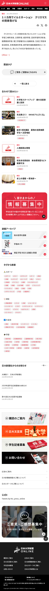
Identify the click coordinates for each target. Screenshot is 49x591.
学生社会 (40, 9)
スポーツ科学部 (10, 348)
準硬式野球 (9, 303)
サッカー (18, 312)
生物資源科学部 (36, 342)
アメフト (16, 309)
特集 (46, 9)
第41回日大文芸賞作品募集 (12, 396)
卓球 (24, 303)
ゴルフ (18, 306)
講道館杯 (31, 327)
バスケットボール (27, 306)
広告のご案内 (6, 471)
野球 (34, 309)
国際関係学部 (29, 339)
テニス (17, 303)
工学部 (34, 345)
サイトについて (9, 577)
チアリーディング (10, 291)
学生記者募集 (8, 565)
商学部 (7, 351)
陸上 (32, 279)
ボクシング (24, 276)
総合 (8, 9)
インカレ (35, 324)
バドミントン (39, 306)
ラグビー (8, 309)
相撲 (7, 285)
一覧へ (44, 365)
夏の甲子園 (15, 324)
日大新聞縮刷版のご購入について (14, 477)
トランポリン (9, 288)
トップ (3, 9)
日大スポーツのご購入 (31, 565)
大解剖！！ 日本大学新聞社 (12, 374)
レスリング (14, 279)
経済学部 (8, 339)
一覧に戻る (24, 83)
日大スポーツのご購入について (13, 484)
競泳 (17, 288)
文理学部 (15, 345)
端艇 (13, 285)
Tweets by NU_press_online (13, 498)
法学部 (17, 342)
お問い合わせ (8, 569)
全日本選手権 (21, 327)
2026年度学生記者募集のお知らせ (14, 385)
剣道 (23, 288)
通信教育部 (25, 345)
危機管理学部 (18, 339)
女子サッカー (25, 309)
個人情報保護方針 (9, 580)
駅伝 (7, 324)
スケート (8, 276)
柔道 (39, 276)
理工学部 (39, 339)
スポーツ (26, 9)
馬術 (30, 288)
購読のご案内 (8, 558)
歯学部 (27, 348)
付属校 (19, 9)
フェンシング (37, 285)
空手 (28, 285)
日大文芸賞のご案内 (10, 562)
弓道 (19, 291)
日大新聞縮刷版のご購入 (32, 562)
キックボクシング (33, 282)
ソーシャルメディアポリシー (34, 580)
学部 (13, 9)
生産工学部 (9, 342)
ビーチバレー (9, 312)
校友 (33, 9)
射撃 (23, 282)
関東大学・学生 (10, 327)
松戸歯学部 (36, 348)
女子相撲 (20, 285)
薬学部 (20, 348)
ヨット (38, 279)
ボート (32, 276)
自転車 (7, 282)
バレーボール (32, 303)
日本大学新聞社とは (31, 569)
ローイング (24, 279)
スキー (15, 276)
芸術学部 (25, 342)
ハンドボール (9, 306)
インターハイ (25, 324)
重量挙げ (27, 291)
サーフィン (16, 282)
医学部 (7, 345)
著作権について (31, 577)
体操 (7, 279)
